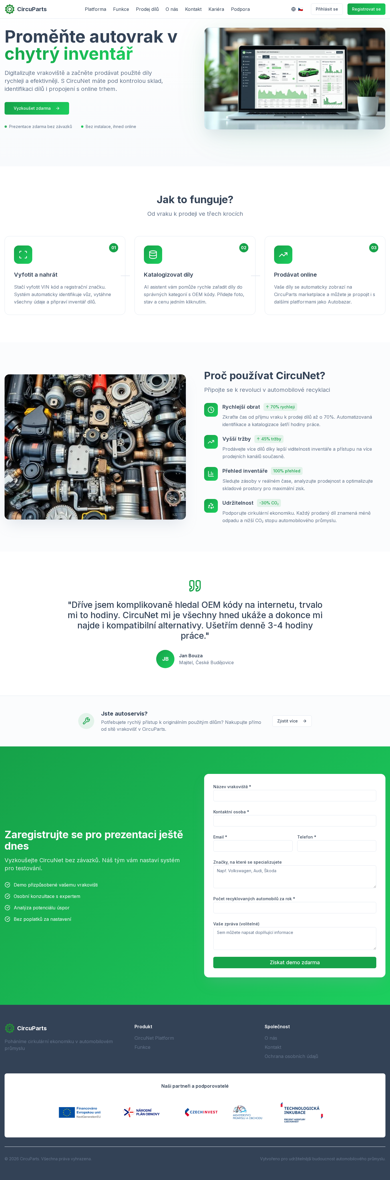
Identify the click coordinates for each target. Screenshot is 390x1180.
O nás (172, 9)
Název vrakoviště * (232, 786)
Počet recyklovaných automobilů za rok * (254, 898)
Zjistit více (287, 720)
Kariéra (216, 9)
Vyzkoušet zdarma (32, 108)
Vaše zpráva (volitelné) (236, 923)
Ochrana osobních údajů (291, 1056)
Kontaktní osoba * (231, 811)
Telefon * (306, 836)
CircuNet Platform (154, 1038)
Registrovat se (366, 9)
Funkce (121, 9)
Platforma (95, 9)
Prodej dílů (147, 9)
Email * (220, 836)
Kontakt (193, 9)
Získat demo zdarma (295, 962)
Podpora (240, 9)
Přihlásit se (327, 9)
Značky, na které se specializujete (247, 862)
